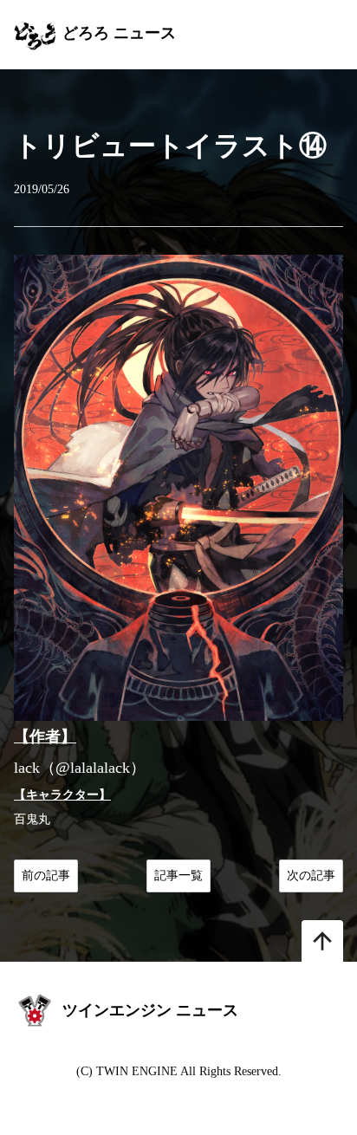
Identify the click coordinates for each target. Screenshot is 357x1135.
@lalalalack (92, 767)
